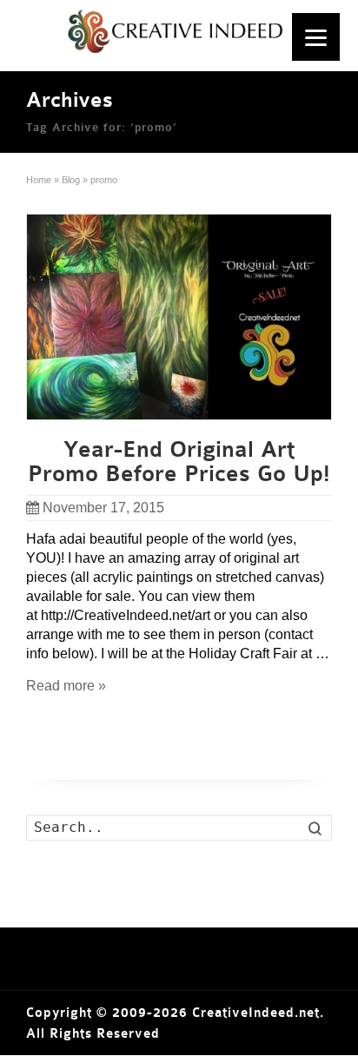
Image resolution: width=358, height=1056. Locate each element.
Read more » (66, 685)
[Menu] (316, 37)
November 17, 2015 (103, 507)
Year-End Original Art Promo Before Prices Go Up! (179, 462)
